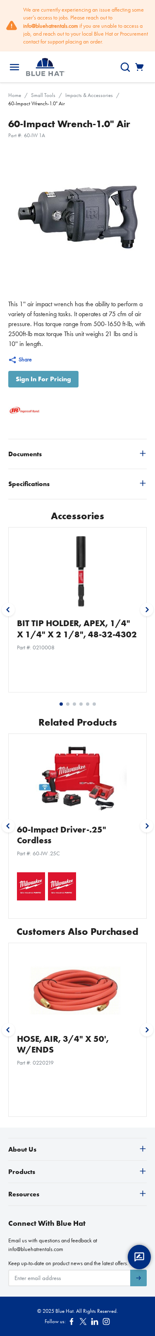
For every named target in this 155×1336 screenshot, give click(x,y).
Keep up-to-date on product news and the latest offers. (68, 1263)
